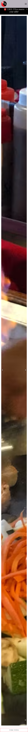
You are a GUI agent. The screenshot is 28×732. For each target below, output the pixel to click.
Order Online (18, 730)
